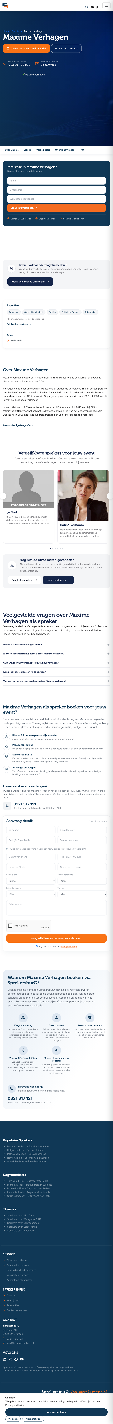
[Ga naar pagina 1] (50, 548)
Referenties (12, 1305)
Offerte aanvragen (64, 150)
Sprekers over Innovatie (20, 1230)
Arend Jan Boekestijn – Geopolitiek (26, 1161)
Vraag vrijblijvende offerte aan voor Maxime (55, 938)
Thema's (9, 1209)
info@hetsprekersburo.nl (20, 1343)
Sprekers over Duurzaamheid (23, 1222)
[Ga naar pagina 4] (57, 548)
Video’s (27, 150)
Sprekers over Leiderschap (21, 1226)
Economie (13, 312)
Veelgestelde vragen (17, 1275)
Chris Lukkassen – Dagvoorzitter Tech (28, 1195)
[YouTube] (22, 1359)
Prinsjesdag (90, 312)
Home (6, 31)
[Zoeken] (86, 7)
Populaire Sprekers (18, 1140)
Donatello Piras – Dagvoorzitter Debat (28, 1188)
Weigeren (13, 1419)
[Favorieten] (97, 7)
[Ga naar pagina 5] (60, 548)
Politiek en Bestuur (70, 312)
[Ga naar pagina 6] (62, 548)
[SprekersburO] (5, 5)
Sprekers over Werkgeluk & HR (23, 1219)
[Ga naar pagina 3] (55, 548)
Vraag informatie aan (22, 207)
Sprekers (17, 31)
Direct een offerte (16, 1260)
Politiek (52, 312)
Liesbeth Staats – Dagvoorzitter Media (28, 1192)
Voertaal (61, 888)
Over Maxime (12, 150)
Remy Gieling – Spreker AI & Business (27, 1157)
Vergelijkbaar (43, 150)
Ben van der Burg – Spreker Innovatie (27, 1146)
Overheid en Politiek (33, 312)
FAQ (81, 150)
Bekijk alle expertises (17, 324)
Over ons (11, 1295)
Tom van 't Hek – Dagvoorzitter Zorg (27, 1180)
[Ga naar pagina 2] (52, 548)
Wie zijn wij (12, 1300)
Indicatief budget (13, 888)
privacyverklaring (68, 946)
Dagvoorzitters (14, 1175)
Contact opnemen (16, 1310)
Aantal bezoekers (65, 875)
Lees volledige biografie (17, 425)
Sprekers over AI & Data (20, 1215)
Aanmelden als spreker (19, 1280)
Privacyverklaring (15, 1405)
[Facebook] (16, 1359)
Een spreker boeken (17, 1265)
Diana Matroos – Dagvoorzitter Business (29, 1184)
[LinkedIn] (4, 1359)
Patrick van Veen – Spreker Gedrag (26, 1153)
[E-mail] (92, 7)
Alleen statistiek (33, 1419)
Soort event (11, 875)
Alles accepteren (56, 1412)
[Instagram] (10, 1359)
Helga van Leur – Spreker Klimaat (25, 1150)
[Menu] (106, 5)
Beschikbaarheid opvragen (21, 1270)
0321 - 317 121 (15, 1338)
